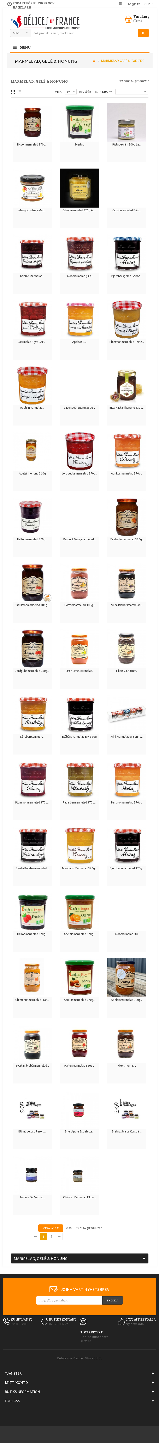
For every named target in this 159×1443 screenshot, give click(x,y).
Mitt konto (16, 1382)
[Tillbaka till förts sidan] (94, 61)
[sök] (143, 33)
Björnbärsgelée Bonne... (126, 276)
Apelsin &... (79, 342)
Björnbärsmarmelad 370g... (127, 868)
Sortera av (103, 92)
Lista (20, 92)
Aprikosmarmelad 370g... (126, 473)
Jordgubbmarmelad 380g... (32, 671)
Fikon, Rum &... (127, 1065)
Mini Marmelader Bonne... (127, 736)
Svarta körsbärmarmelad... (32, 1065)
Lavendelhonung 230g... (79, 407)
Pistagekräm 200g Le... (126, 144)
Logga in (134, 4)
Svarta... (79, 144)
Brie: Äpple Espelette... (79, 1131)
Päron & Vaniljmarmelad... (79, 539)
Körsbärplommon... (32, 736)
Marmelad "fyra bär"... (32, 342)
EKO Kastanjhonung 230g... (127, 407)
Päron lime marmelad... (79, 671)
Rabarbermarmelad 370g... (79, 802)
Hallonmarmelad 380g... (79, 1065)
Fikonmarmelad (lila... (79, 276)
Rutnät (13, 92)
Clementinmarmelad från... (32, 1000)
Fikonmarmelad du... (127, 934)
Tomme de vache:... (32, 1197)
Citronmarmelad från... (126, 210)
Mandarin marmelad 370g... (79, 868)
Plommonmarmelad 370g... (32, 802)
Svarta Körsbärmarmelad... (32, 868)
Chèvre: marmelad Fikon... (79, 1197)
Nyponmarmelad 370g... (32, 144)
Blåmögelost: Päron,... (32, 1131)
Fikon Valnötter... (126, 671)
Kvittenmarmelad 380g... (79, 605)
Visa (58, 92)
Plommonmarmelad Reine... (127, 342)
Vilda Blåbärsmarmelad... (126, 605)
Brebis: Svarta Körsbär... (127, 1131)
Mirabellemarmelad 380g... (127, 539)
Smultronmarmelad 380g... (32, 605)
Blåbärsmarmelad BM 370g (79, 736)
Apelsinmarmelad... (32, 407)
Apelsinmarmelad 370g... (79, 934)
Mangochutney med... (32, 210)
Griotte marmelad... (32, 276)
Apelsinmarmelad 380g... (126, 1000)
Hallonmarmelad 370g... (32, 539)
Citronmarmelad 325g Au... (79, 210)
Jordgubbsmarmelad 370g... (79, 473)
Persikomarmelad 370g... (126, 802)
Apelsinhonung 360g (32, 473)
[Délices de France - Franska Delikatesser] (45, 22)
